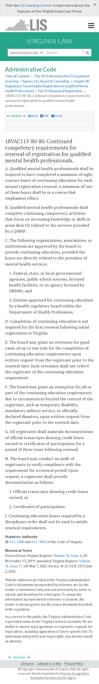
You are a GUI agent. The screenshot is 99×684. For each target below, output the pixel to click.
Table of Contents (17, 76)
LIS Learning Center (36, 5)
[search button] (87, 52)
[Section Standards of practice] (24, 116)
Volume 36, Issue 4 (67, 555)
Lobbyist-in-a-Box (49, 664)
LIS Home (27, 664)
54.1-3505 (38, 541)
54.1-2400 (16, 541)
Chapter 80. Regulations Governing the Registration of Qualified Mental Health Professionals (47, 86)
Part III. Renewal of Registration (60, 91)
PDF (46, 116)
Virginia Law (49, 41)
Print (34, 116)
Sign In (72, 677)
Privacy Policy (73, 664)
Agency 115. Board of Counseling (45, 81)
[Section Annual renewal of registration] (8, 116)
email (58, 116)
